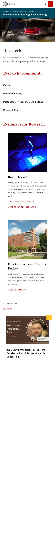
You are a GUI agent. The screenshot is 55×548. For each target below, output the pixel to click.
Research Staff (11, 110)
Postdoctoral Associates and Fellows (23, 102)
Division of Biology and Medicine (20, 11)
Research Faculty (12, 93)
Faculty (7, 85)
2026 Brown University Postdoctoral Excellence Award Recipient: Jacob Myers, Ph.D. (26, 353)
